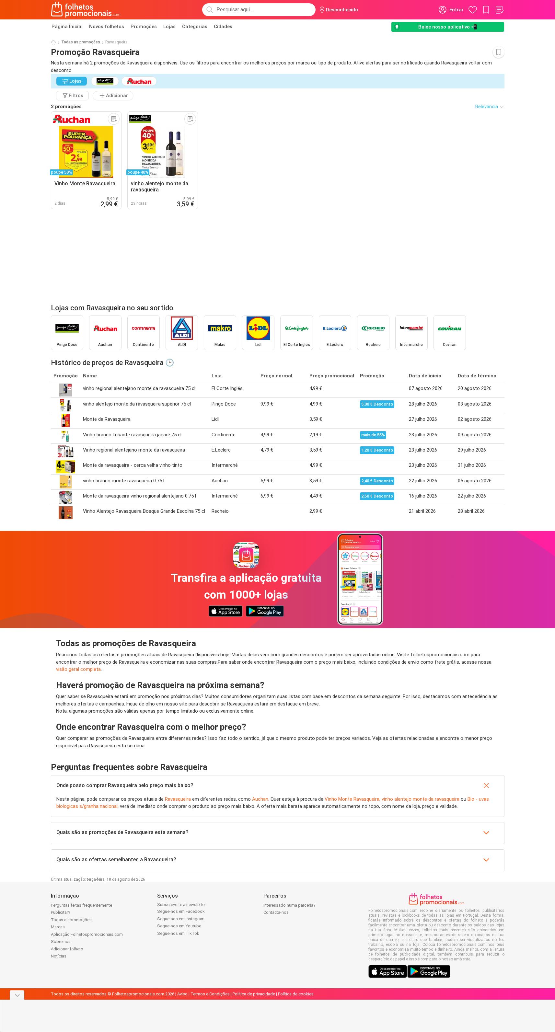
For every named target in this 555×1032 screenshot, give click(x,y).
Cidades (223, 26)
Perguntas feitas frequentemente (81, 905)
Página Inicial (67, 26)
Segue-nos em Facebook (181, 911)
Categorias (194, 26)
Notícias (58, 956)
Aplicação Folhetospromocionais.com (87, 934)
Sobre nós (61, 941)
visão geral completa (78, 669)
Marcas (58, 926)
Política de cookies (296, 994)
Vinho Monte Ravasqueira (352, 799)
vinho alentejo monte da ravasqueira (420, 799)
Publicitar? (60, 912)
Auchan (260, 799)
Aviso (182, 994)
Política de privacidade (254, 994)
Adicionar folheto (67, 948)
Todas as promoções (80, 42)
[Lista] (499, 10)
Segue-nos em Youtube (179, 925)
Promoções (144, 26)
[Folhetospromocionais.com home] (86, 10)
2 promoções (66, 106)
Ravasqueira (178, 799)
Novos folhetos (106, 26)
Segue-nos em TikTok (178, 933)
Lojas (169, 26)
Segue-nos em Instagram (180, 918)
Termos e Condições (210, 994)
